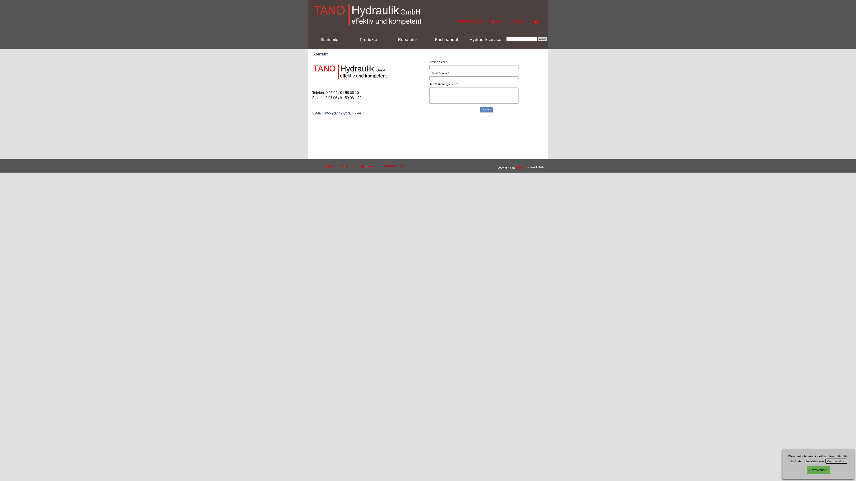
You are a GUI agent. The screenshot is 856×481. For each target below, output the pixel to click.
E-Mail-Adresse (439, 73)
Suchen (542, 39)
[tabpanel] (369, 108)
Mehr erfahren (836, 461)
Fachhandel (446, 39)
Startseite (329, 39)
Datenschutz (393, 166)
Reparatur (407, 39)
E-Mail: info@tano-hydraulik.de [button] (336, 113)
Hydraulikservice (485, 39)
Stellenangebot (469, 21)
